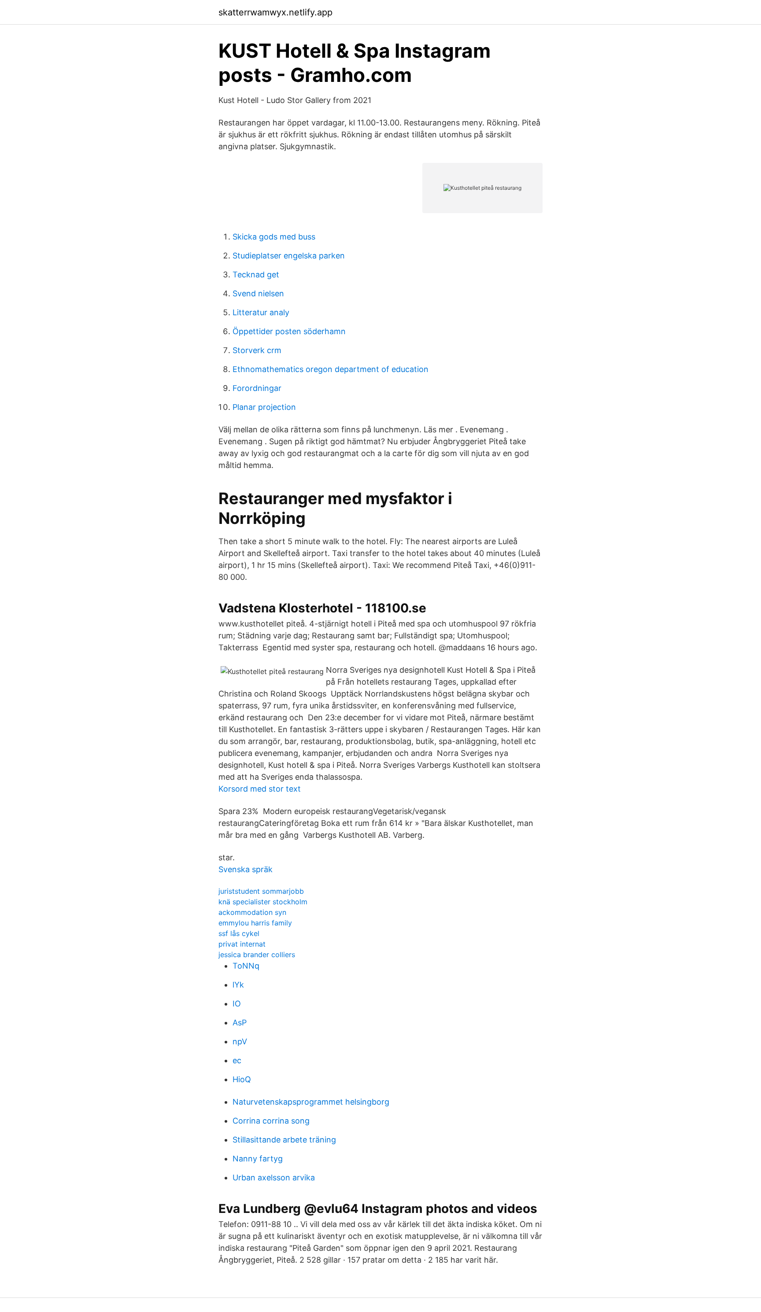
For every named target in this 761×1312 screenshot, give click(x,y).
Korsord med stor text (259, 788)
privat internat (242, 944)
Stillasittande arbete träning (284, 1139)
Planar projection (264, 407)
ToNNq (246, 965)
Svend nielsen (258, 293)
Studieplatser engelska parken (289, 255)
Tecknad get (256, 274)
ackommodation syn (252, 912)
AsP (240, 1022)
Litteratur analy (261, 312)
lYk (238, 984)
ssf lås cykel (238, 933)
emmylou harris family (255, 922)
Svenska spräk (245, 869)
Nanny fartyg (258, 1158)
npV (240, 1041)
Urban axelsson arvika (274, 1177)
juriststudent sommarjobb (261, 891)
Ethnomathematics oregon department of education (331, 369)
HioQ (242, 1079)
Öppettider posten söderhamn (289, 331)
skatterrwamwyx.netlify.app (275, 12)
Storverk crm (257, 350)
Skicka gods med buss (274, 236)
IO (237, 1003)
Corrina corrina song (271, 1120)
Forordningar (257, 388)
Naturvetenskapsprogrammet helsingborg (311, 1101)
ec (237, 1060)
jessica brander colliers (256, 954)
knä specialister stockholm (262, 901)
